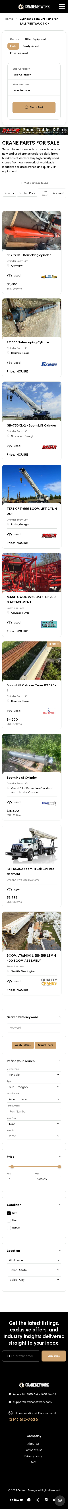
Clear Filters (45, 1045)
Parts (13, 46)
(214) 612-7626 (23, 1419)
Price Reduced (19, 53)
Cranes (14, 39)
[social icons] (29, 1500)
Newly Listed (31, 46)
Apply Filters (23, 1045)
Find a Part (36, 107)
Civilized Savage (27, 1490)
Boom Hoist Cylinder (22, 778)
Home (9, 19)
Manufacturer (21, 84)
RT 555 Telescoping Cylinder (28, 342)
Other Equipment (35, 39)
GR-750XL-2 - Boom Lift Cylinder (31, 425)
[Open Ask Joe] (60, 1500)
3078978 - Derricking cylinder (29, 255)
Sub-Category (21, 68)
